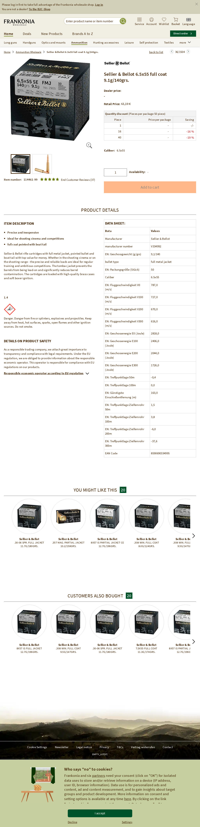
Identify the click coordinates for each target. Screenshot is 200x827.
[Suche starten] (123, 21)
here (127, 799)
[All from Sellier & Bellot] (117, 62)
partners (98, 775)
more (182, 42)
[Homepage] (28, 22)
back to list (156, 52)
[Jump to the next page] (172, 51)
